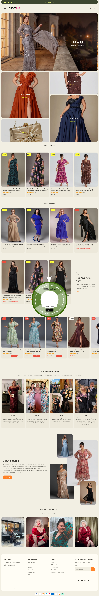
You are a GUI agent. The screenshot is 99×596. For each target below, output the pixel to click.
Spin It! (49, 310)
